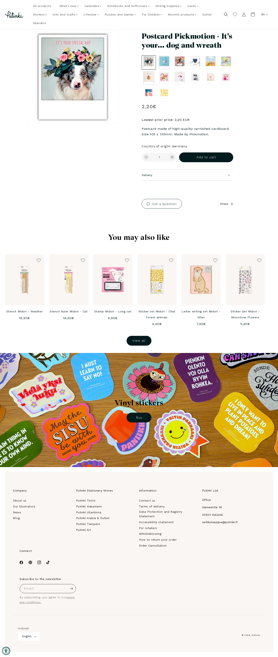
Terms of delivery (152, 506)
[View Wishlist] (234, 14)
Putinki (256, 635)
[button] (68, 6)
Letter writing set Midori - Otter (201, 314)
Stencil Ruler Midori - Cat (69, 311)
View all (139, 341)
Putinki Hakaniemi (89, 506)
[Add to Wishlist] (110, 39)
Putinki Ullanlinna (88, 512)
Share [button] (224, 203)
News (17, 512)
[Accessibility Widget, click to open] (6, 651)
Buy (139, 417)
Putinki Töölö (86, 500)
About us (19, 500)
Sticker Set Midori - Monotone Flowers (245, 314)
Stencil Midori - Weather (24, 311)
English (27, 636)
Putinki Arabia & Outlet (93, 518)
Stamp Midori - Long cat (112, 311)
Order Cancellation (153, 545)
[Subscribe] (71, 588)
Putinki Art (83, 529)
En (263, 14)
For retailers (148, 528)
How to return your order (158, 539)
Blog (16, 518)
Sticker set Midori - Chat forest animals (157, 314)
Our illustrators (24, 506)
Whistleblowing (150, 533)
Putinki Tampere (88, 524)
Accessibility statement (156, 522)
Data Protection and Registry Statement (160, 514)
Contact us (147, 500)
